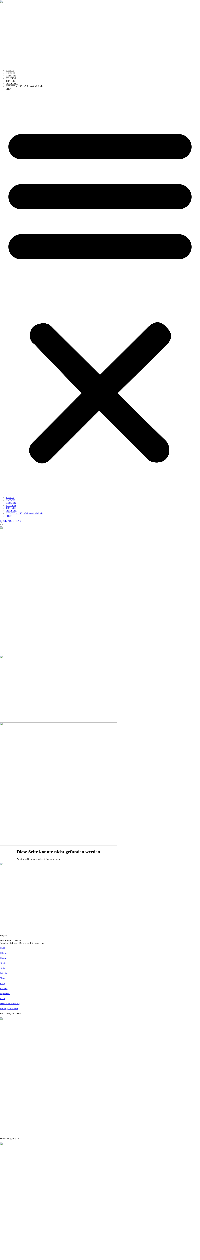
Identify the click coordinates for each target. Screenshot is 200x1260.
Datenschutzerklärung (10, 1003)
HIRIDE (10, 70)
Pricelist (3, 973)
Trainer (3, 968)
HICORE (10, 73)
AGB (2, 998)
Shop (2, 978)
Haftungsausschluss (9, 1008)
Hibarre (3, 953)
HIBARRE (11, 75)
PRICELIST (12, 83)
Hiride (3, 948)
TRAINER (11, 81)
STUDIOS (11, 78)
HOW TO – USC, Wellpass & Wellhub (24, 86)
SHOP (9, 89)
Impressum (5, 993)
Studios (3, 963)
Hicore (3, 958)
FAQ (2, 983)
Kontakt (3, 988)
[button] (100, 293)
